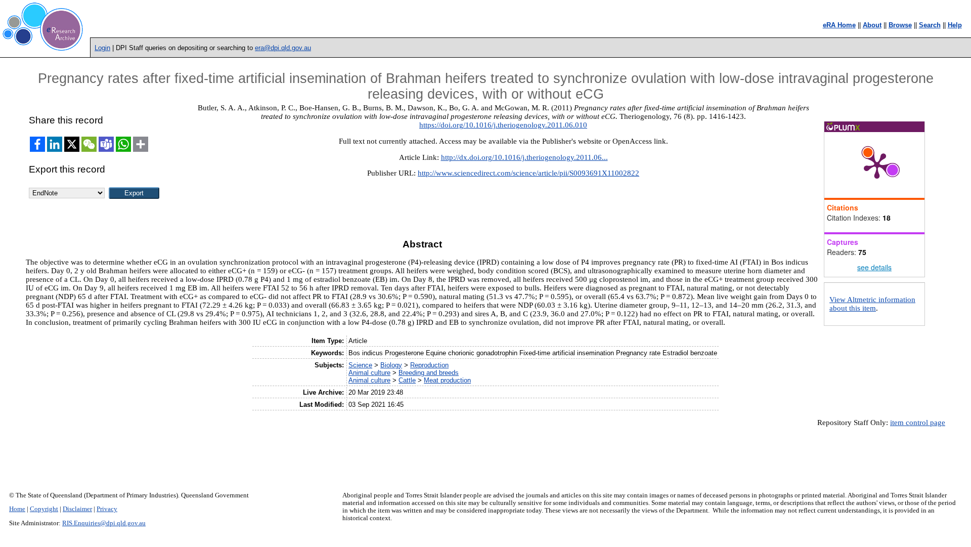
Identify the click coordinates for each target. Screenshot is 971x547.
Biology (391, 365)
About (872, 25)
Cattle (407, 380)
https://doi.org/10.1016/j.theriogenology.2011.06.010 (503, 125)
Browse (900, 25)
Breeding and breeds (429, 372)
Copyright (44, 509)
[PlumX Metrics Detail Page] (877, 165)
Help (955, 25)
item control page (917, 422)
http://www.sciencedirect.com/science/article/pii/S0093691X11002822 (528, 173)
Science (360, 365)
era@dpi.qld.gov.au (283, 48)
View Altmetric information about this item (872, 304)
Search (930, 25)
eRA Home (839, 25)
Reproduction (429, 365)
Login (102, 48)
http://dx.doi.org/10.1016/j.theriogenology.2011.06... (524, 157)
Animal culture (369, 372)
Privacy (107, 509)
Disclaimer (77, 509)
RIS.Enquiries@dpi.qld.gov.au (104, 523)
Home (17, 509)
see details (874, 267)
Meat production (447, 380)
